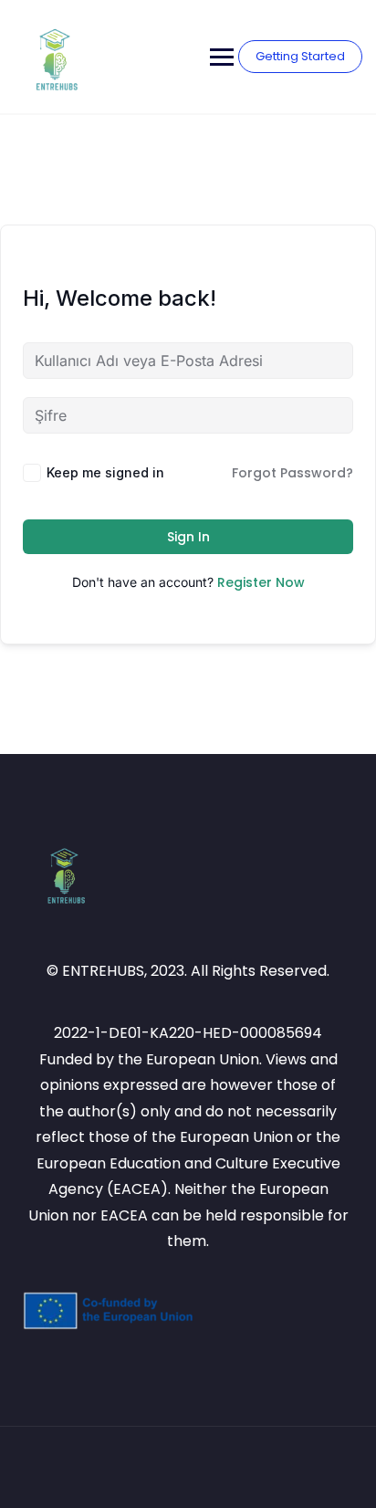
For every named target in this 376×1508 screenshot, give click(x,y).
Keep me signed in (105, 472)
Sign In (188, 537)
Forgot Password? (292, 473)
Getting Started (300, 56)
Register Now (261, 582)
